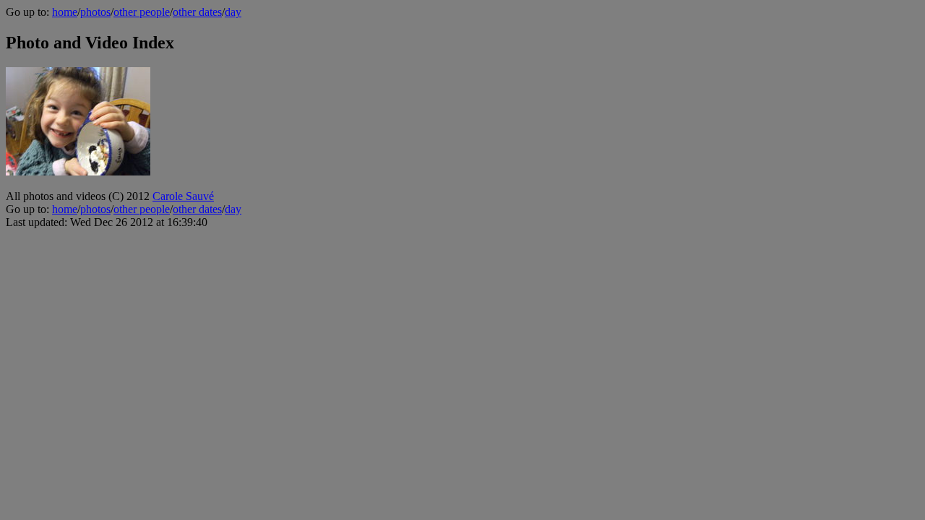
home (64, 12)
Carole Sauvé (183, 196)
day (233, 12)
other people (141, 12)
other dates (197, 12)
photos (95, 12)
